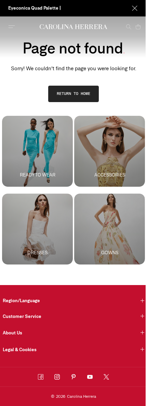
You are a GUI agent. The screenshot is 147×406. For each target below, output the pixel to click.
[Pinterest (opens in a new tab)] (73, 377)
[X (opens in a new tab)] (106, 377)
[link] (73, 94)
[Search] (128, 26)
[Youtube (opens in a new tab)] (90, 377)
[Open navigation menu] (11, 27)
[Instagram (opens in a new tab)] (57, 377)
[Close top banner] (135, 8)
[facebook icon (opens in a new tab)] (40, 377)
